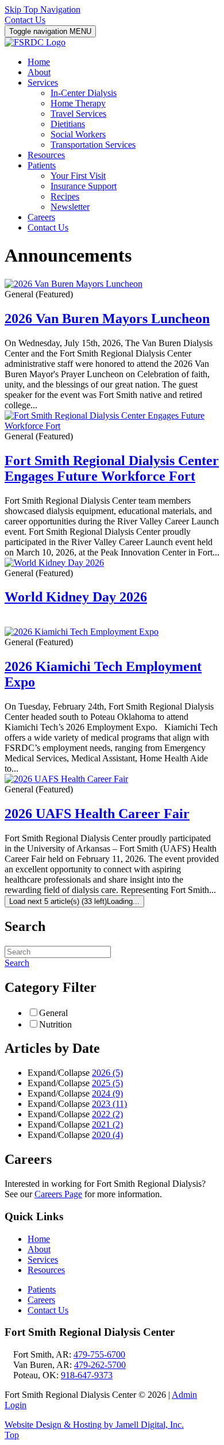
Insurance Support (84, 186)
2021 (107, 1124)
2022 (107, 1114)
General (53, 1013)
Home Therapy (78, 103)
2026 (107, 1073)
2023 (109, 1104)
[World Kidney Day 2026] (54, 563)
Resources (46, 155)
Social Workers (78, 134)
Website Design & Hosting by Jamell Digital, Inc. (94, 1424)
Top (12, 1435)
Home (39, 62)
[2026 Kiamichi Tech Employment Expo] (82, 632)
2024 (107, 1093)
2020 (107, 1135)
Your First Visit (78, 176)
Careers (41, 217)
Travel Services (78, 113)
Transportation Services (93, 145)
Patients (42, 1289)
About (39, 72)
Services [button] (43, 82)
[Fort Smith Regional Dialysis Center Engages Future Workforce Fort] (112, 426)
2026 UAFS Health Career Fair (97, 813)
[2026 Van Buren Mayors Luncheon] (73, 284)
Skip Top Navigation (42, 9)
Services (43, 1259)
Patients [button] (42, 165)
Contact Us (25, 20)
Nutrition (55, 1024)
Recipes (65, 196)
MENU (50, 31)
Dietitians (68, 124)
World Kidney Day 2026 (76, 596)
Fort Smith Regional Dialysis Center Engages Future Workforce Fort (112, 468)
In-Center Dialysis (84, 93)
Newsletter (70, 207)
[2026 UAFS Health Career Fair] (66, 779)
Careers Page (58, 1194)
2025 (107, 1083)
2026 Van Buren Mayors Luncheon (107, 318)
